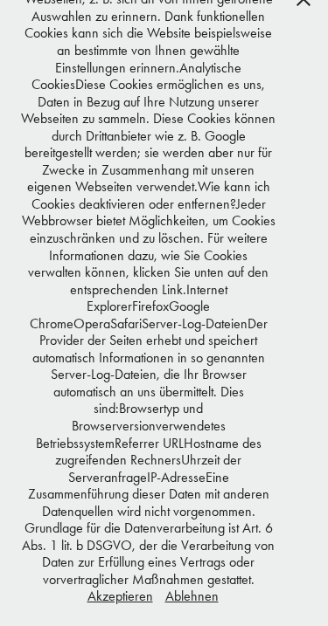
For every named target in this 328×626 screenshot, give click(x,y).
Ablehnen (192, 596)
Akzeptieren (120, 596)
